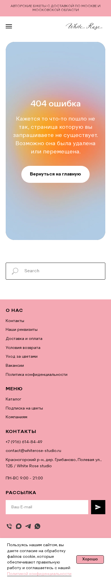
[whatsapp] (37, 526)
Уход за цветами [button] (22, 357)
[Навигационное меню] (9, 26)
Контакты (15, 321)
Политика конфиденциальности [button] (36, 375)
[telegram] (28, 526)
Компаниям (16, 417)
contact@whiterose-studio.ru (33, 451)
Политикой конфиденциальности (39, 574)
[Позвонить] (9, 526)
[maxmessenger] (18, 526)
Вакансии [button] (15, 366)
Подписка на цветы (24, 408)
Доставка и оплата (24, 339)
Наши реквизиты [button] (22, 330)
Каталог (13, 399)
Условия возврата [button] (23, 348)
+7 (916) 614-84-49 (24, 442)
